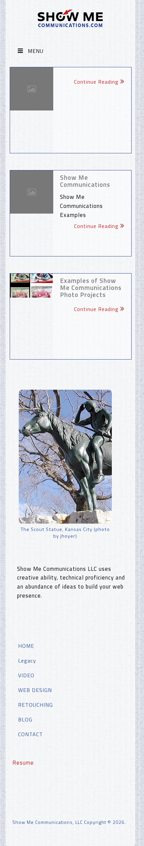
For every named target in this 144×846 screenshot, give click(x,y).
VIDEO (26, 675)
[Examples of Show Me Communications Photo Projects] (31, 286)
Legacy (27, 661)
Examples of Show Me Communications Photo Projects (91, 287)
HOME (26, 646)
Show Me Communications (85, 180)
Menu (36, 51)
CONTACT (30, 734)
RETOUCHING (35, 705)
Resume (23, 762)
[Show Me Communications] (31, 192)
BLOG (25, 719)
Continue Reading (96, 82)
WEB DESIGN (35, 690)
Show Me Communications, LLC (47, 822)
